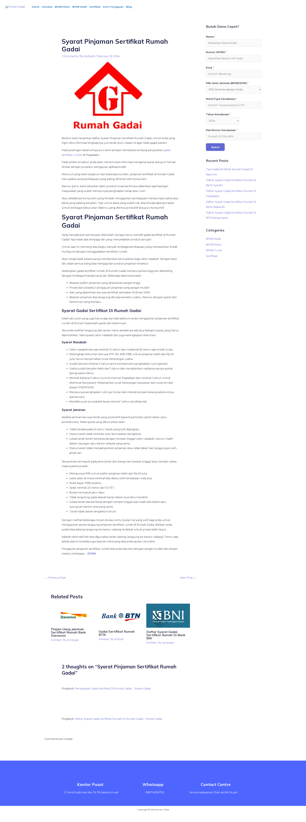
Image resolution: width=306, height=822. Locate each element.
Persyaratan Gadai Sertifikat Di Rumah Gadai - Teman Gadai (112, 688)
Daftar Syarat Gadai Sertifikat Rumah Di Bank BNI (165, 635)
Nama (210, 36)
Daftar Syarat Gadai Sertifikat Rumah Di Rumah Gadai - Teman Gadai (118, 718)
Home (35, 6)
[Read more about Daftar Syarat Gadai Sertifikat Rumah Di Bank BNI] (168, 615)
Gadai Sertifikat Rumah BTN (117, 633)
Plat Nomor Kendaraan (221, 130)
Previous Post (55, 577)
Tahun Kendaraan (218, 114)
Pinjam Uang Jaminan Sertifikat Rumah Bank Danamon (68, 632)
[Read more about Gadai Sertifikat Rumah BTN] (120, 615)
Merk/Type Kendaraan (221, 98)
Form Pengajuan (113, 6)
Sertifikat (94, 6)
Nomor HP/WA (216, 52)
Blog (129, 6)
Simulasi (47, 6)
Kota (210, 67)
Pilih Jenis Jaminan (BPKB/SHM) (227, 83)
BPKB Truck (214, 250)
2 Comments (70, 56)
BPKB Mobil (79, 6)
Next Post (188, 577)
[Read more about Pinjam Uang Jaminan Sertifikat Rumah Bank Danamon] (73, 614)
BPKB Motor (62, 6)
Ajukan (215, 147)
